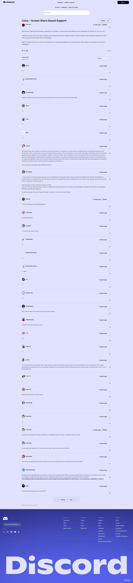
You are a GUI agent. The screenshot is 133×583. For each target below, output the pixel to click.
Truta (27, 119)
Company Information (122, 536)
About (82, 520)
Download (66, 520)
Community (101, 533)
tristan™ (28, 146)
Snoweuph (28, 416)
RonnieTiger (29, 171)
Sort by (100, 58)
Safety (100, 523)
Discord (57, 7)
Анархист (28, 376)
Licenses (118, 533)
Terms (117, 520)
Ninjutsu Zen (29, 292)
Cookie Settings (120, 525)
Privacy (118, 523)
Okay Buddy (29, 402)
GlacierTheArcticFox (31, 79)
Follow (103, 20)
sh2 (27, 279)
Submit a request (69, 2)
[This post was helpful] (109, 25)
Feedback (60, 2)
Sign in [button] (123, 2)
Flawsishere (29, 212)
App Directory (67, 528)
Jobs (82, 523)
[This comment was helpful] (109, 65)
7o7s (27, 333)
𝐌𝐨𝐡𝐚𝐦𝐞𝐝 (28, 346)
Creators (100, 531)
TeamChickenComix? (31, 252)
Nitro (64, 523)
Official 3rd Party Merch (105, 541)
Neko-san (28, 24)
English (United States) (11, 524)
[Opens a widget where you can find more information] (127, 580)
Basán (27, 105)
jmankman (28, 389)
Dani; (27, 132)
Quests (100, 539)
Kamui (27, 65)
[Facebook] (22, 50)
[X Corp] (24, 50)
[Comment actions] (109, 73)
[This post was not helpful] (109, 29)
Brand (82, 525)
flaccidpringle (29, 92)
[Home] (8, 2)
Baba (27, 485)
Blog (99, 525)
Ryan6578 (28, 225)
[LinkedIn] (27, 50)
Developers (101, 536)
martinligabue (29, 306)
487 (110, 50)
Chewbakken (29, 239)
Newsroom (84, 528)
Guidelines (119, 528)
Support (100, 520)
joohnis (28, 359)
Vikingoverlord (30, 319)
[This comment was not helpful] (109, 70)
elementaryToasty (30, 469)
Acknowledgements (121, 531)
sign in (26, 505)
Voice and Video (73, 7)
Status (65, 525)
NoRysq (28, 199)
